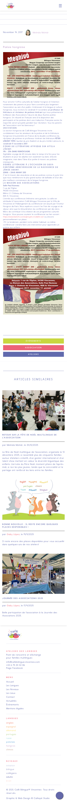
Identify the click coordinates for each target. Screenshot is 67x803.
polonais (10, 742)
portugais (11, 734)
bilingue (10, 769)
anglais (10, 723)
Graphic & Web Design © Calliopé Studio (28, 798)
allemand (11, 730)
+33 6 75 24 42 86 (15, 665)
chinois (9, 749)
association (33, 348)
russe (9, 738)
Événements (12, 704)
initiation (10, 765)
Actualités (11, 701)
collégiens (11, 773)
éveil (8, 781)
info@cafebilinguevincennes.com (23, 662)
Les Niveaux (12, 689)
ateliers (33, 354)
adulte (9, 777)
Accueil (10, 681)
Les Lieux (10, 693)
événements (33, 341)
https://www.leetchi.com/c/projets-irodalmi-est (23, 217)
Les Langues (12, 685)
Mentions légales (15, 708)
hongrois (10, 746)
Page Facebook (14, 668)
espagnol (11, 726)
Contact (10, 697)
